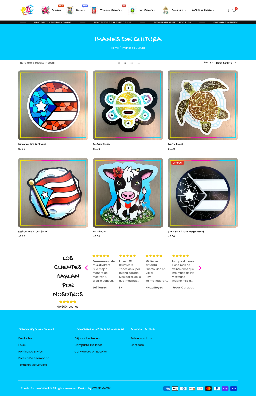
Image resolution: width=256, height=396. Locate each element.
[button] (84, 76)
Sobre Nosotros (141, 338)
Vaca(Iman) (100, 231)
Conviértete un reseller (91, 352)
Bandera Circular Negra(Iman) (186, 231)
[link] (203, 10)
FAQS (22, 345)
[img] (68, 301)
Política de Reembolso (33, 358)
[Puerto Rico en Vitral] (26, 10)
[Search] (227, 10)
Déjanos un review (87, 338)
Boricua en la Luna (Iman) (33, 231)
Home (115, 48)
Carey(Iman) (175, 144)
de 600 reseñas (67, 307)
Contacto (137, 345)
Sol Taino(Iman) (102, 144)
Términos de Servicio (32, 365)
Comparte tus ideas (88, 345)
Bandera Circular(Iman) (32, 144)
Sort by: (209, 62)
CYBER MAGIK (101, 388)
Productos (25, 338)
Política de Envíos (30, 352)
